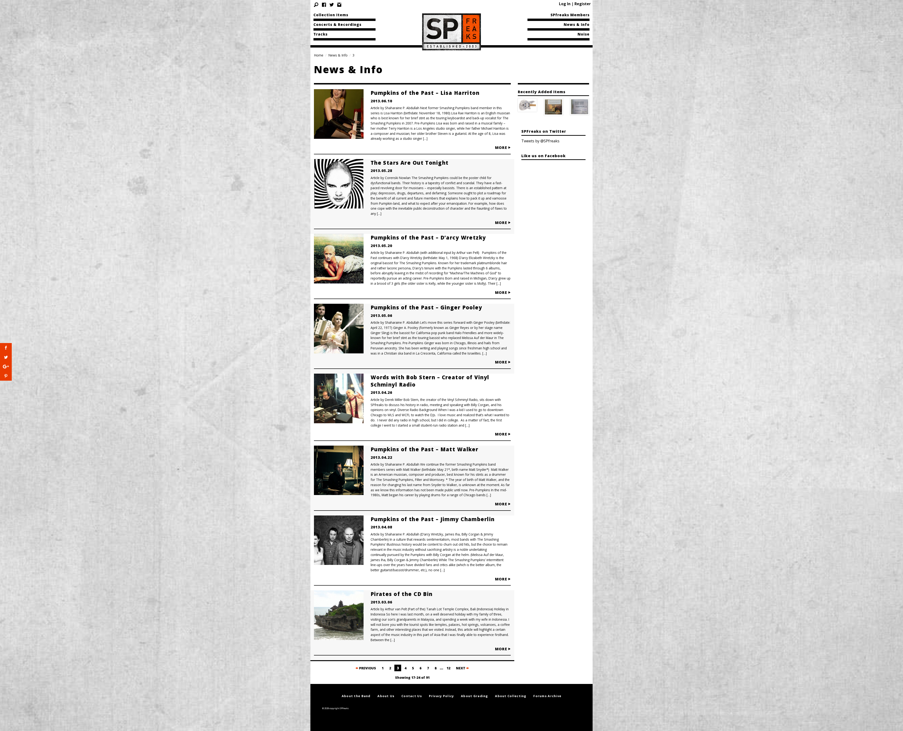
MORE (501, 147)
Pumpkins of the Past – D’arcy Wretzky (428, 237)
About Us (385, 696)
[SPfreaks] (451, 31)
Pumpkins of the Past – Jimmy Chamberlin (433, 519)
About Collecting (510, 696)
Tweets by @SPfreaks (540, 141)
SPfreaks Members (570, 14)
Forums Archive (547, 696)
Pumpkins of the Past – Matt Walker (425, 449)
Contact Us (411, 696)
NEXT (461, 668)
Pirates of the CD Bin (402, 593)
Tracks (320, 34)
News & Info (577, 24)
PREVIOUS (367, 668)
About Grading (474, 696)
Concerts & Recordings (337, 24)
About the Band (356, 696)
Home (318, 55)
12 (448, 668)
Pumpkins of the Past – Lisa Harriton (425, 92)
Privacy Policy (441, 696)
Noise (584, 34)
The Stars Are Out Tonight (410, 162)
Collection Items (330, 14)
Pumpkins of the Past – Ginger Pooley (426, 307)
